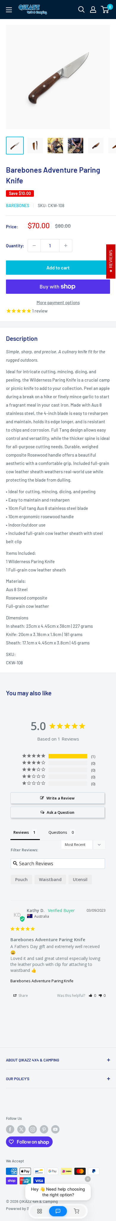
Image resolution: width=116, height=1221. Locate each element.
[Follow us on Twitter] (21, 1129)
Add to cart (58, 267)
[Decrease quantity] (34, 245)
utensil (80, 879)
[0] (105, 9)
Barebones (17, 205)
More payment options (58, 302)
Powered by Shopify (23, 1208)
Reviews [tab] (21, 832)
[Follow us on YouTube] (55, 1129)
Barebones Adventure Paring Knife (41, 980)
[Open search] (81, 9)
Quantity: (15, 245)
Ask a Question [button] (60, 812)
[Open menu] (9, 9)
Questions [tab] (57, 832)
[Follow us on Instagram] (33, 1129)
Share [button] (23, 995)
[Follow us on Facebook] (10, 1129)
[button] (92, 995)
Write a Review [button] (60, 798)
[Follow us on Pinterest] (44, 1129)
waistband (50, 879)
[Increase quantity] (65, 245)
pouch (21, 879)
